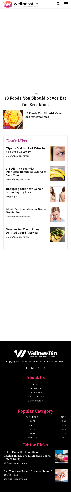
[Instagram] (32, 368)
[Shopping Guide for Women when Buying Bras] (57, 194)
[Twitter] (44, 368)
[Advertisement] (35, 49)
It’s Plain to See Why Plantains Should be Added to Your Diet (26, 172)
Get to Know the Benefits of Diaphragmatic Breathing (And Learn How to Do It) (26, 456)
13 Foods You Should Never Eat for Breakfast (44, 115)
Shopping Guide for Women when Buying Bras (24, 190)
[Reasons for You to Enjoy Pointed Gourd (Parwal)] (57, 234)
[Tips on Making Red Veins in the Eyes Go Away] (57, 153)
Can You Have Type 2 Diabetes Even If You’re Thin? (27, 473)
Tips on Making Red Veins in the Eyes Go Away (25, 150)
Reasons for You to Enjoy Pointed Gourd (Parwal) (22, 231)
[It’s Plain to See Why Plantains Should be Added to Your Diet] (57, 173)
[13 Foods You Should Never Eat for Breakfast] (13, 119)
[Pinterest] (38, 368)
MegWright (12, 196)
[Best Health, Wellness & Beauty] (20, 4)
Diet (6, 127)
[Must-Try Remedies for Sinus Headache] (57, 214)
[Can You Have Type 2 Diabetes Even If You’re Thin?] (61, 475)
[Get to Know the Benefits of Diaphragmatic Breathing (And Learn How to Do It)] (61, 456)
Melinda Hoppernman (17, 156)
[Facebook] (26, 368)
